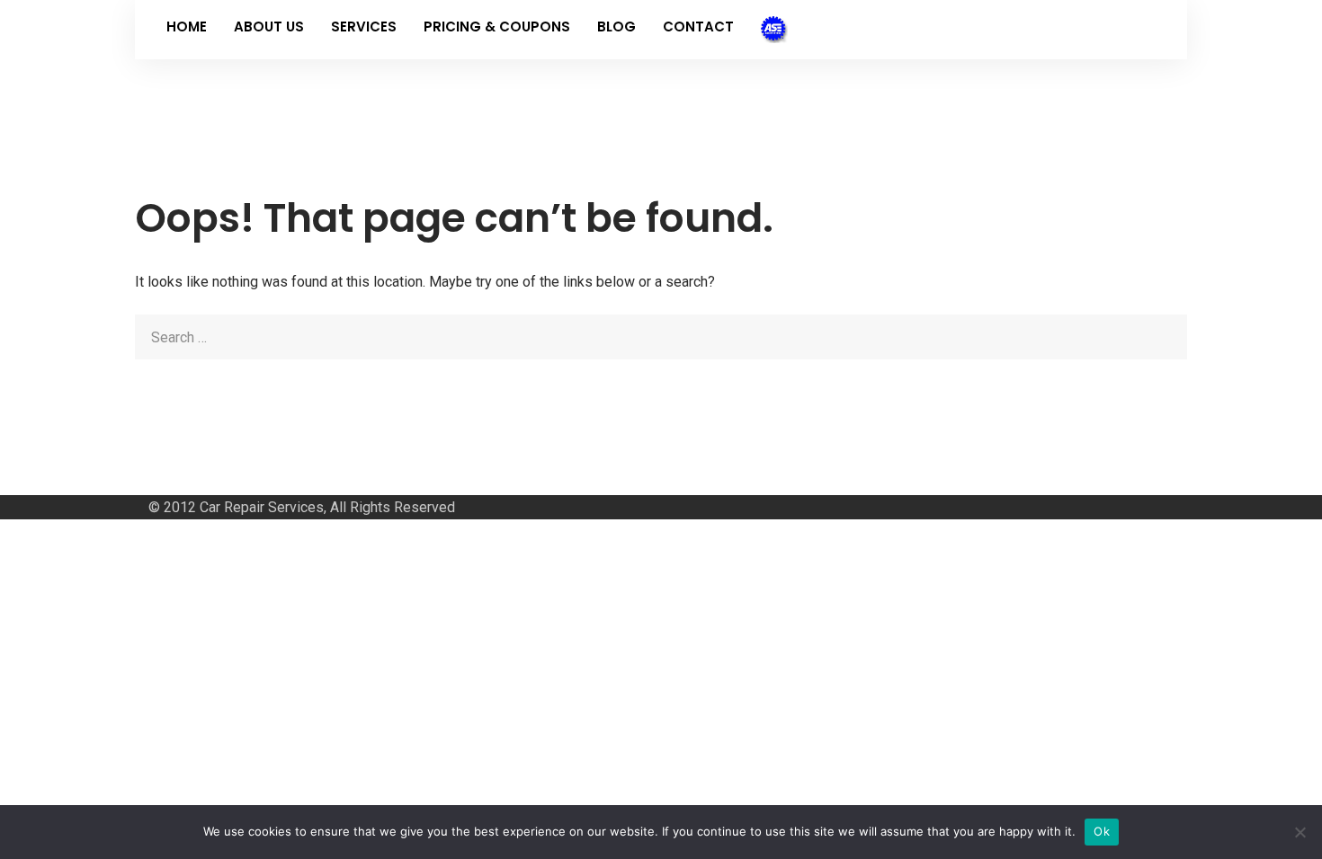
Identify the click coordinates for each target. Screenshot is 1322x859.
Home (186, 26)
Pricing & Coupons (497, 26)
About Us (269, 26)
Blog (616, 26)
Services (364, 26)
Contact (698, 26)
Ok (1102, 831)
